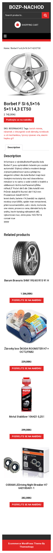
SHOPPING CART (30, 25)
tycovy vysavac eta (30, 135)
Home (6, 48)
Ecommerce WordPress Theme (25, 543)
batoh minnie (35, 128)
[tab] (5, 36)
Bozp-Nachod (26, 7)
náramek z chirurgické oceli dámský (21, 131)
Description (14, 147)
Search (45, 15)
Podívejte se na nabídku (19, 119)
